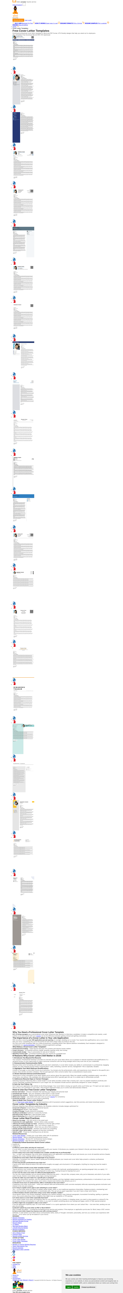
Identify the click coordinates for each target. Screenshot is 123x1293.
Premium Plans (17, 1234)
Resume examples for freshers (22, 1219)
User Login (28, 20)
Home (14, 26)
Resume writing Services (20, 1236)
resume (38, 1036)
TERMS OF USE (17, 1280)
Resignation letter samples (21, 1249)
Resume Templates (18, 1139)
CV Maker (16, 1224)
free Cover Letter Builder (25, 1102)
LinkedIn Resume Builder (20, 1228)
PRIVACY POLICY (28, 1280)
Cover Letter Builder (19, 1135)
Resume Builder (18, 20)
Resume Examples (18, 1140)
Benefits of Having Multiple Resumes (24, 1244)
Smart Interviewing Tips (20, 1246)
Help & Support (17, 5)
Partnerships (16, 1278)
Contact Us (16, 1264)
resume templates (29, 1045)
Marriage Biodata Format (20, 1221)
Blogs (14, 1267)
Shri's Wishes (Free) (19, 1233)
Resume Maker (17, 1223)
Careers (15, 1277)
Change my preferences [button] (88, 1287)
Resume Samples (18, 1248)
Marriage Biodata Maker (20, 1226)
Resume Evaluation (19, 1229)
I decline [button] (76, 1287)
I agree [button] (69, 1287)
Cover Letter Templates (20, 1241)
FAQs (14, 1266)
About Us (15, 1275)
